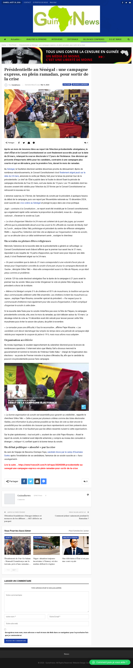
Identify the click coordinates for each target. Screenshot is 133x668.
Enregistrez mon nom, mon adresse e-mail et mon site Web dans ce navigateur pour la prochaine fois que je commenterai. (46, 633)
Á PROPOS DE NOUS (40, 2)
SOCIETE (8, 537)
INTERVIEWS (57, 39)
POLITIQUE (66, 84)
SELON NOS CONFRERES (93, 39)
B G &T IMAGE (115, 39)
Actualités (15, 39)
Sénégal (11, 169)
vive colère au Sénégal (30, 203)
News (66, 654)
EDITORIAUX (73, 39)
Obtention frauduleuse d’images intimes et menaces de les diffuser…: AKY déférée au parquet (23, 519)
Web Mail (53, 2)
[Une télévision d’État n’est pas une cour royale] (75, 545)
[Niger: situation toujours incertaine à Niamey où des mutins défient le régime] (46, 545)
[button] (109, 662)
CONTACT (27, 2)
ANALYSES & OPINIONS (36, 39)
